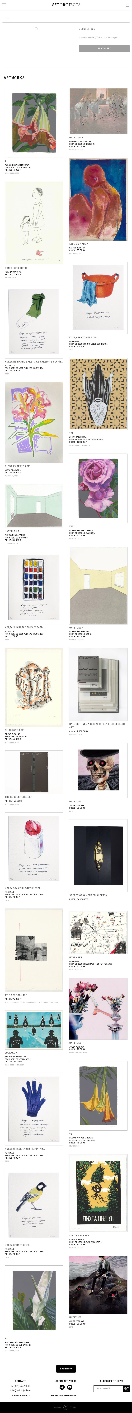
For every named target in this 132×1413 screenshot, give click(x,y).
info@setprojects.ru (20, 1390)
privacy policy (21, 1395)
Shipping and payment (64, 1395)
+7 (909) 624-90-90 (20, 1386)
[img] (4, 4)
